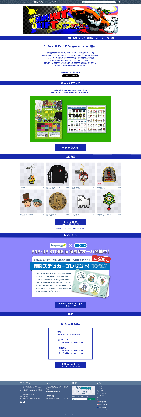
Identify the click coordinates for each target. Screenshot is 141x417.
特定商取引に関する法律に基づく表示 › (30, 398)
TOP (69, 38)
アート (99, 399)
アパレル (99, 386)
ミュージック (100, 395)
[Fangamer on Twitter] (21, 402)
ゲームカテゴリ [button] (51, 2)
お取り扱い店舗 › (24, 396)
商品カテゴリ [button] (39, 2)
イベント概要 (109, 38)
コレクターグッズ (102, 388)
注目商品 (90, 38)
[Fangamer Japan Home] (26, 2)
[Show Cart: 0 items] (119, 2)
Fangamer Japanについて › (27, 394)
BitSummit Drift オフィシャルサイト (70, 365)
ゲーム (99, 392)
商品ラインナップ (79, 38)
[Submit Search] (115, 2)
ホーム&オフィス (101, 393)
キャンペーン (98, 38)
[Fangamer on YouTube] (24, 402)
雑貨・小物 (100, 390)
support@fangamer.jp (53, 391)
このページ (58, 398)
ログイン (78, 2)
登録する (91, 399)
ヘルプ (73, 2)
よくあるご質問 (65, 386)
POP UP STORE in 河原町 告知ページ (70, 305)
